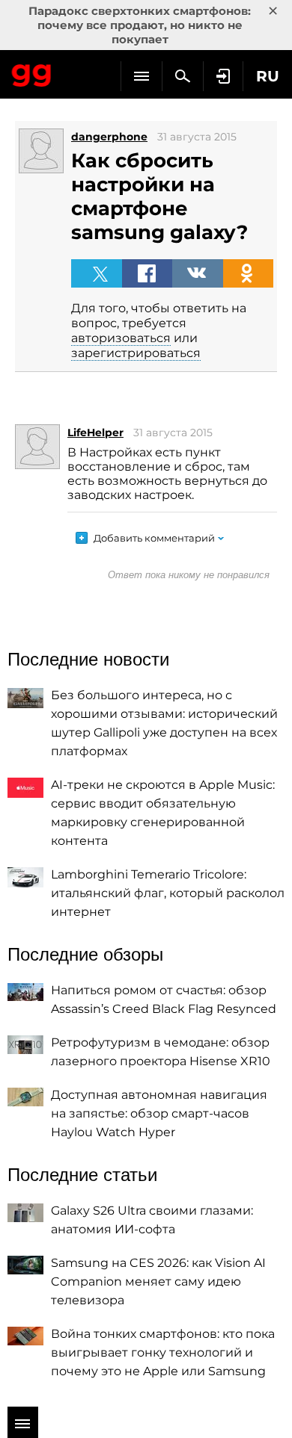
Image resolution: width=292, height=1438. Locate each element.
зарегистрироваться (136, 353)
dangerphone (109, 136)
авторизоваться (121, 338)
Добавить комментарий (154, 538)
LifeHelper (95, 432)
